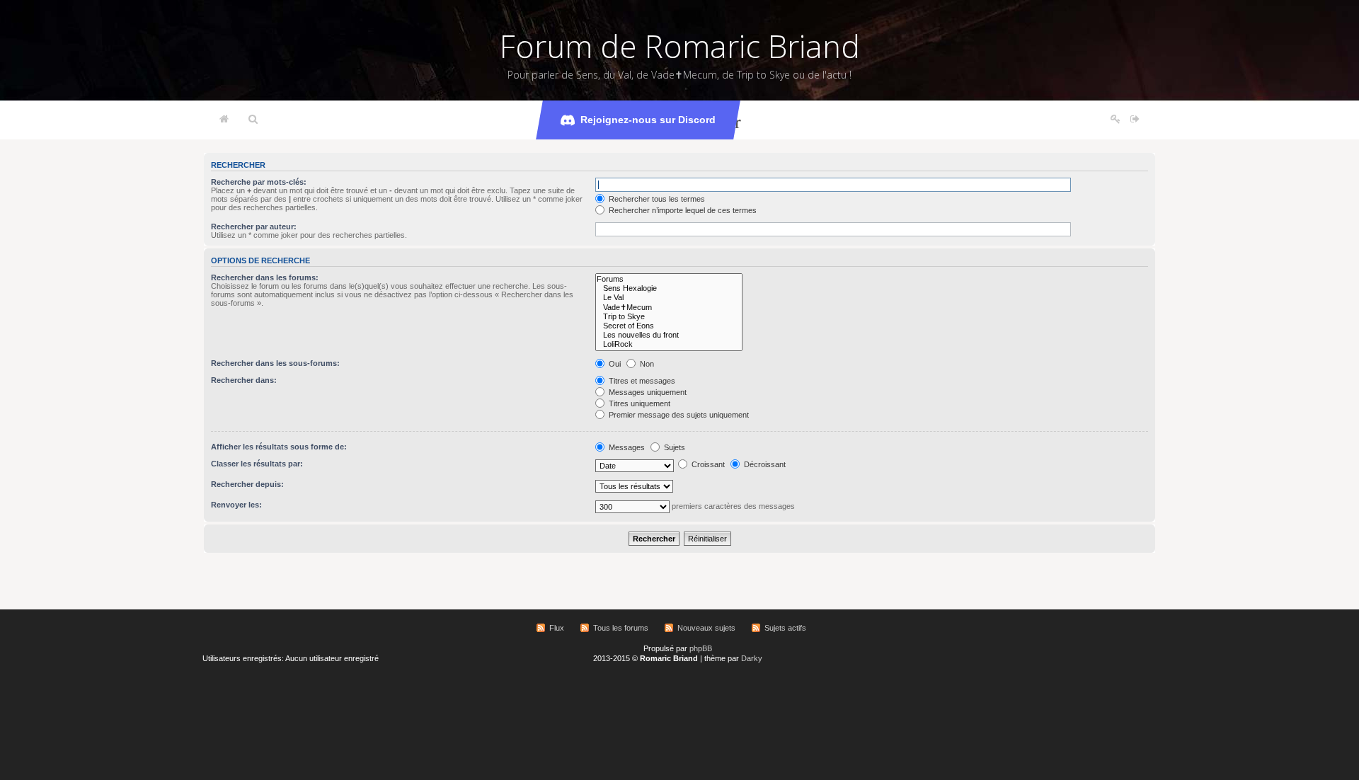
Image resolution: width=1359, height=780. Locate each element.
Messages (626, 447)
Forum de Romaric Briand (680, 46)
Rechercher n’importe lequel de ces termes (682, 210)
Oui (614, 364)
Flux (556, 628)
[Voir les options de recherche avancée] (253, 119)
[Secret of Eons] (669, 326)
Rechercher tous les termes (656, 199)
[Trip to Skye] (669, 316)
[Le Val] (669, 297)
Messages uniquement (647, 392)
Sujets (673, 447)
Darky (751, 658)
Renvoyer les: (236, 504)
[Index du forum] (224, 119)
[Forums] (669, 279)
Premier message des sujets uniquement (678, 415)
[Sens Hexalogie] (669, 288)
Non (646, 364)
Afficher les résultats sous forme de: (279, 446)
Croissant (707, 464)
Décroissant (764, 464)
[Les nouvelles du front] (669, 335)
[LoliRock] (669, 344)
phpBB (700, 648)
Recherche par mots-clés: (258, 182)
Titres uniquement (638, 403)
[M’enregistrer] (1115, 119)
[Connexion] (1135, 119)
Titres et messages (641, 381)
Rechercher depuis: (247, 484)
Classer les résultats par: (257, 463)
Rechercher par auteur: (254, 226)
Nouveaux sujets (706, 628)
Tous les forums (620, 628)
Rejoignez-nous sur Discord (648, 119)
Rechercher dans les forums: (265, 277)
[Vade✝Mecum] (669, 307)
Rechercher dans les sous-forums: (275, 363)
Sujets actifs (785, 628)
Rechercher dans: (244, 380)
